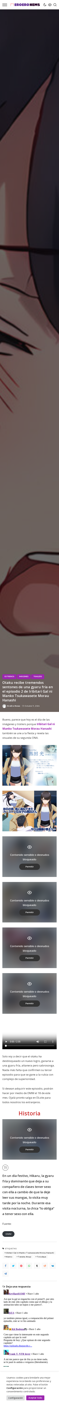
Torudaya (41, 1257)
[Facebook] (5, 1266)
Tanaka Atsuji (24, 1257)
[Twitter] (13, 1266)
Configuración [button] (15, 1397)
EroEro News (13, 706)
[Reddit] (45, 1266)
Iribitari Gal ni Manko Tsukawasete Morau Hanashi (30, 1253)
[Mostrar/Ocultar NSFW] (49, 4)
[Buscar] (54, 4)
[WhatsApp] (29, 1266)
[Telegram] (5, 1274)
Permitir (29, 866)
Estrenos (9, 677)
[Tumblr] (37, 1266)
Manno (9, 1257)
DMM (8, 1233)
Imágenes (23, 677)
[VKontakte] (53, 1266)
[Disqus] (29, 1327)
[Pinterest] (21, 1266)
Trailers (37, 677)
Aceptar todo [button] (35, 1397)
